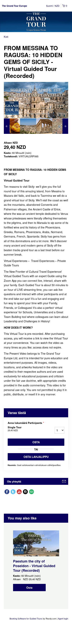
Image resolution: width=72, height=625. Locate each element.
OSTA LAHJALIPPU (36, 457)
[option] (12, 126)
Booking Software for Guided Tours (26, 618)
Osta (36, 442)
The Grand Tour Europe (14, 6)
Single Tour (15, 429)
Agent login (63, 618)
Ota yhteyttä (14, 481)
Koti (6, 36)
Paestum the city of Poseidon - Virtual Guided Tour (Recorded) (34, 566)
